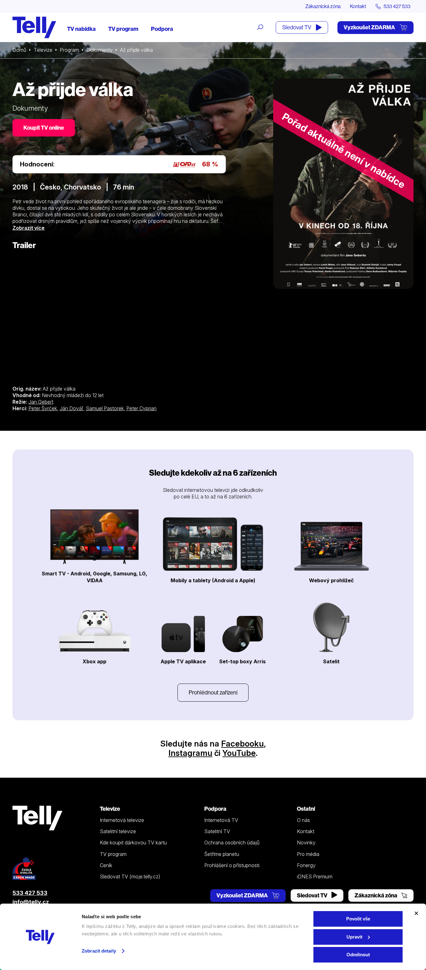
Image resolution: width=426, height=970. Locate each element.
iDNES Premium (314, 876)
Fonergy (306, 865)
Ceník (106, 865)
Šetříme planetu (221, 854)
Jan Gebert (40, 402)
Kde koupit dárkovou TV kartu (133, 842)
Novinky (306, 842)
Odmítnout (358, 954)
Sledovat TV (297, 27)
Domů (19, 50)
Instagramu (190, 753)
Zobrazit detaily (99, 950)
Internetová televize (122, 820)
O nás (303, 820)
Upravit (354, 936)
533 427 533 (29, 893)
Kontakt (358, 6)
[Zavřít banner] (416, 913)
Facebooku (242, 743)
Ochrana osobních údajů (231, 842)
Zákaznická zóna (323, 6)
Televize (43, 50)
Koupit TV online (43, 127)
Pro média (308, 854)
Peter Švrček (42, 408)
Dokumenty (99, 50)
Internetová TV (221, 820)
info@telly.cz (30, 902)
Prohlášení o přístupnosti (231, 865)
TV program (123, 28)
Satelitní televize (118, 831)
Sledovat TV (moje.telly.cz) (130, 876)
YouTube (239, 753)
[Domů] (34, 27)
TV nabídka (81, 28)
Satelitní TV (217, 831)
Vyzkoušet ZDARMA (370, 27)
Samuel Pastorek (105, 408)
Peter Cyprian (141, 408)
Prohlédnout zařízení (213, 692)
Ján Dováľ (71, 408)
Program (69, 50)
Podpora (162, 28)
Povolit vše (358, 918)
